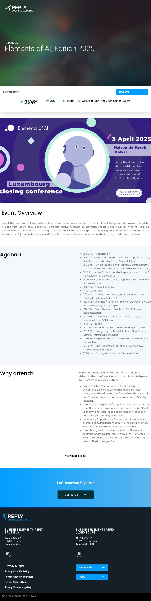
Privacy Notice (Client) (16, 582)
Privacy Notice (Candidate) (19, 576)
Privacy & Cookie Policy (17, 571)
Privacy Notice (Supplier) (18, 587)
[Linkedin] (8, 554)
